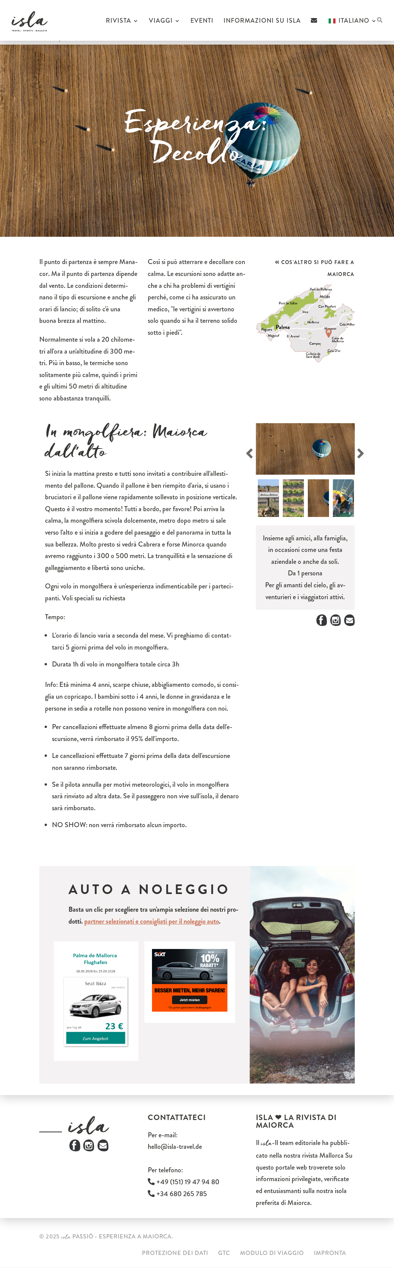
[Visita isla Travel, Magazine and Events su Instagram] (88, 1149)
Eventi (202, 21)
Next (365, 452)
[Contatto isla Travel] (314, 29)
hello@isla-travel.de (175, 1147)
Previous (250, 452)
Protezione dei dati (175, 1253)
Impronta (330, 1253)
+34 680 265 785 (181, 1194)
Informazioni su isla (262, 21)
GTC (224, 1253)
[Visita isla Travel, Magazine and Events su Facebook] (74, 1149)
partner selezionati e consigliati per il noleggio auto (151, 921)
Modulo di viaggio (272, 1253)
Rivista (118, 21)
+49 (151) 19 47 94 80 (187, 1182)
